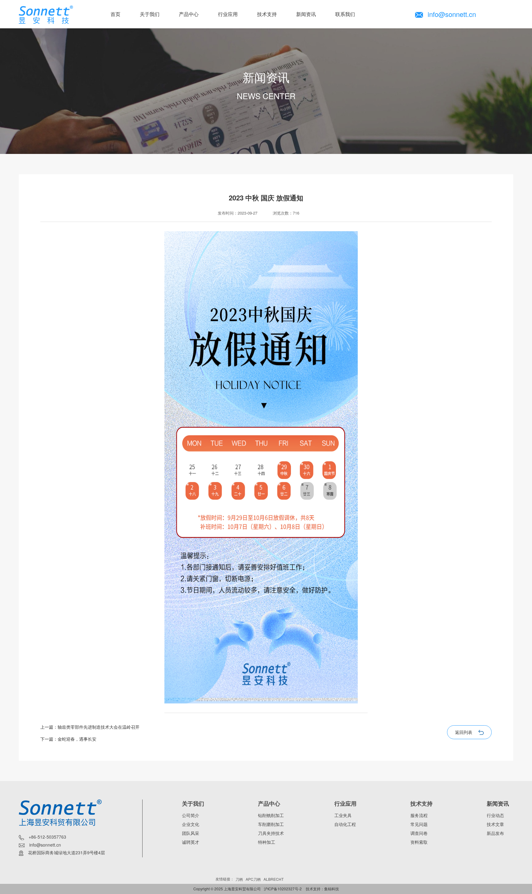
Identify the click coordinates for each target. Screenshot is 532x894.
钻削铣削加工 (271, 815)
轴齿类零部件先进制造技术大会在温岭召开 (98, 727)
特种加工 (266, 842)
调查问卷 (419, 833)
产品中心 (189, 14)
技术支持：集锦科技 (322, 888)
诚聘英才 (190, 842)
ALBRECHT (274, 879)
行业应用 (228, 14)
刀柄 (239, 879)
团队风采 (190, 833)
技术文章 (495, 824)
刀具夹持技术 (271, 833)
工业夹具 (343, 815)
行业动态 (495, 815)
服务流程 (419, 815)
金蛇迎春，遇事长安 (77, 739)
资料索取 (419, 842)
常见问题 (419, 824)
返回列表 (463, 732)
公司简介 (190, 815)
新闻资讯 (306, 14)
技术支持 (267, 14)
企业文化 (190, 824)
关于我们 (149, 14)
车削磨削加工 (271, 824)
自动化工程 (345, 824)
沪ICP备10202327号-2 (283, 888)
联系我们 (345, 14)
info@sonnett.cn (452, 14)
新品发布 (495, 833)
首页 (115, 14)
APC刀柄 (253, 879)
